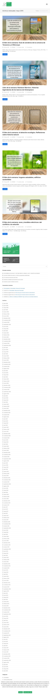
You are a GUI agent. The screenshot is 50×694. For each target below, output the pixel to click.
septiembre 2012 (7, 614)
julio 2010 (6, 664)
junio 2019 (6, 465)
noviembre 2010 (7, 656)
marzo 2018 (6, 494)
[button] (47, 4)
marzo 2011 (6, 647)
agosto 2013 (6, 591)
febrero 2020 (6, 448)
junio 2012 (6, 616)
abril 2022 (6, 402)
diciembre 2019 (7, 452)
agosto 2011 (6, 637)
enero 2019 (6, 475)
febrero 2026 (6, 313)
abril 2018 (6, 492)
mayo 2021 (6, 423)
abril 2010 (6, 670)
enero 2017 (6, 519)
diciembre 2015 (7, 542)
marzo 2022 (6, 404)
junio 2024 (6, 349)
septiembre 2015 (7, 549)
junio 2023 (6, 372)
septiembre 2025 (7, 324)
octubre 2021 (6, 414)
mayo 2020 (6, 441)
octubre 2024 (6, 343)
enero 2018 (6, 498)
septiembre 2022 (7, 391)
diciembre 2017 (7, 500)
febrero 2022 (6, 406)
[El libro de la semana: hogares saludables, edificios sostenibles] (24, 162)
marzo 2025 (6, 332)
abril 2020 (6, 444)
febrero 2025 (6, 334)
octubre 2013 (6, 586)
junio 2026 (6, 305)
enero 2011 (6, 651)
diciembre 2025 (7, 318)
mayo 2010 (6, 668)
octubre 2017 (6, 505)
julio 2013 (6, 593)
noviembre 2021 (7, 412)
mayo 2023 (6, 374)
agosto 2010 (6, 662)
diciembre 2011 (7, 628)
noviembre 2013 (7, 584)
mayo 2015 (6, 553)
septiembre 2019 (7, 458)
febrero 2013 (6, 603)
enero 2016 (6, 540)
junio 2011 (6, 641)
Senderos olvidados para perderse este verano (13, 279)
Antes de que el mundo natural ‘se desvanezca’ (25, 292)
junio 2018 (6, 488)
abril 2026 (6, 309)
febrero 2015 (6, 559)
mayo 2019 (6, 467)
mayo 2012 (6, 618)
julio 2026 (6, 303)
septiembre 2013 (7, 588)
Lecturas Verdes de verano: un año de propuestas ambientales (16, 275)
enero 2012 (6, 626)
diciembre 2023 (7, 362)
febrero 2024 (6, 358)
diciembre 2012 (7, 607)
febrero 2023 (6, 381)
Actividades (6, 677)
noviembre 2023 (7, 364)
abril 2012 (6, 620)
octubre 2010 (6, 658)
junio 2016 (6, 530)
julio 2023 (6, 370)
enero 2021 (6, 431)
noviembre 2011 (7, 630)
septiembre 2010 (7, 660)
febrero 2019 (6, 473)
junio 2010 (6, 666)
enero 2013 (6, 605)
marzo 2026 (6, 311)
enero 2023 (6, 383)
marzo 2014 (6, 576)
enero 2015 (6, 561)
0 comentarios (29, 47)
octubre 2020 (6, 437)
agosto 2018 (6, 486)
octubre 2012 (6, 612)
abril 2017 (6, 513)
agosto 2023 (6, 368)
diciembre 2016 (7, 521)
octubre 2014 (6, 568)
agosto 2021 (6, 416)
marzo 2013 (6, 601)
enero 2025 (6, 337)
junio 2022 (6, 397)
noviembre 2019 (7, 454)
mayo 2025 (6, 328)
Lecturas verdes (21, 47)
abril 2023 (6, 376)
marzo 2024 (6, 355)
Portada (37, 10)
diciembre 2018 (7, 477)
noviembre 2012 (7, 609)
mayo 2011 (6, 643)
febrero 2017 (6, 517)
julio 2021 (6, 418)
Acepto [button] (20, 692)
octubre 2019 (6, 456)
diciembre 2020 (7, 433)
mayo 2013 (6, 597)
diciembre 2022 (7, 385)
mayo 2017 (6, 511)
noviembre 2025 (7, 320)
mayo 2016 (6, 532)
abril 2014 (6, 574)
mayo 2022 (6, 400)
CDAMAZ (13, 47)
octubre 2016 (6, 526)
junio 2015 (6, 551)
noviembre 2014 (7, 565)
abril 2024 (6, 353)
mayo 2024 (6, 351)
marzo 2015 (6, 557)
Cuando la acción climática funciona (11, 281)
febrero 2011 (6, 649)
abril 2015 (6, 555)
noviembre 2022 (7, 387)
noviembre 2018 (7, 479)
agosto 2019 (6, 460)
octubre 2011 (6, 633)
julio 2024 (6, 347)
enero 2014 (6, 580)
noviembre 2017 (7, 502)
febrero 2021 (6, 429)
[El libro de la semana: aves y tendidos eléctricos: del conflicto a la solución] (24, 207)
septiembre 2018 (7, 483)
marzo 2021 (6, 427)
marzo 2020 (6, 446)
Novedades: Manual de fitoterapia (18, 288)
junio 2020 (6, 439)
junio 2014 (6, 570)
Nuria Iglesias (6, 288)
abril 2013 (6, 599)
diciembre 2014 (7, 563)
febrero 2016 (6, 538)
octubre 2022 (6, 389)
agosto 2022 (6, 393)
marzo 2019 (6, 471)
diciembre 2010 (7, 654)
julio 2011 (6, 639)
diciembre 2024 (7, 339)
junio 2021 (6, 421)
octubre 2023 (6, 366)
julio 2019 (6, 463)
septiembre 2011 (7, 635)
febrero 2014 (6, 578)
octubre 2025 (6, 322)
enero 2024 (6, 360)
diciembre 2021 (7, 410)
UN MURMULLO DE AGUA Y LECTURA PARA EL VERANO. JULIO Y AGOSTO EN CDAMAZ (22, 273)
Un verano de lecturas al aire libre (11, 277)
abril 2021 (6, 425)
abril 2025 (6, 330)
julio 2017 (6, 507)
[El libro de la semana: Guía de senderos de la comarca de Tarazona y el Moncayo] (24, 27)
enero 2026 (6, 316)
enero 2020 (6, 450)
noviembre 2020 (7, 435)
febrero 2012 (6, 624)
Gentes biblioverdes (8, 679)
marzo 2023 (6, 379)
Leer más (5, 54)
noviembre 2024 (7, 341)
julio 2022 (6, 395)
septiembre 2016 (7, 528)
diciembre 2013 (7, 582)
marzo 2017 (6, 515)
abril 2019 (6, 469)
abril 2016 (6, 534)
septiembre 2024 (7, 345)
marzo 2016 (6, 536)
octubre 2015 (6, 546)
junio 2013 (6, 595)
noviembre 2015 (7, 544)
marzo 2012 (6, 622)
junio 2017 (6, 509)
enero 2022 (6, 408)
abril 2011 (6, 645)
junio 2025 (6, 326)
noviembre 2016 (7, 523)
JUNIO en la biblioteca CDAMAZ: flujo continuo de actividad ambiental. (23, 296)
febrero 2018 (6, 496)
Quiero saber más (27, 692)
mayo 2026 (6, 307)
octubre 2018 (6, 481)
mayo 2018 (6, 490)
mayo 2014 (6, 572)
